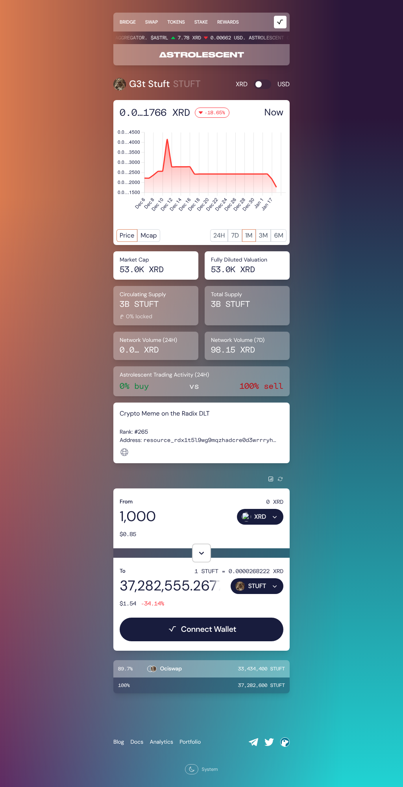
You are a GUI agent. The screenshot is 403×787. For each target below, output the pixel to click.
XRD (242, 84)
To (123, 571)
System (210, 769)
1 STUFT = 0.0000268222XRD (238, 571)
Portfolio (190, 742)
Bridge (128, 22)
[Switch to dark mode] (191, 769)
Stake (201, 22)
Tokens (176, 22)
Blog (118, 742)
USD (283, 84)
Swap (151, 22)
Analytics (161, 742)
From (126, 501)
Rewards (228, 22)
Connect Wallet (209, 629)
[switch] (262, 84)
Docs (136, 742)
